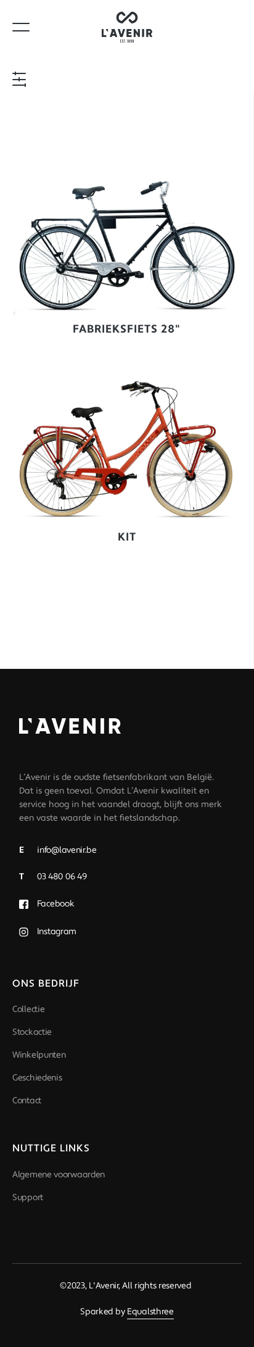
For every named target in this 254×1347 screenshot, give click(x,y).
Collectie (28, 1009)
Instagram (55, 931)
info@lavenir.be (58, 850)
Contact (26, 1100)
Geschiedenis (37, 1078)
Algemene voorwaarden (58, 1174)
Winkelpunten (38, 1055)
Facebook (54, 904)
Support (27, 1197)
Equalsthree (150, 1311)
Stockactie (32, 1032)
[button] (24, 79)
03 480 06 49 (52, 876)
